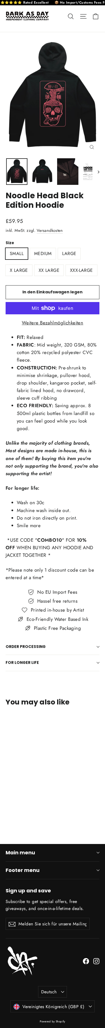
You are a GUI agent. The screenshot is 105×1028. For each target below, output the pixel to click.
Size (10, 243)
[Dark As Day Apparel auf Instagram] (96, 961)
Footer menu (22, 870)
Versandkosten (50, 230)
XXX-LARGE (81, 270)
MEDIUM (43, 253)
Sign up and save (28, 890)
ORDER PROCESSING (26, 646)
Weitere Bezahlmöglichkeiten (52, 322)
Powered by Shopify (52, 1021)
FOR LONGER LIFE (22, 662)
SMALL (17, 253)
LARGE (69, 253)
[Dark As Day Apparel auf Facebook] (86, 961)
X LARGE (19, 270)
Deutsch (49, 992)
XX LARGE (49, 270)
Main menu (20, 852)
